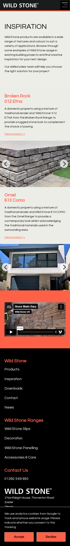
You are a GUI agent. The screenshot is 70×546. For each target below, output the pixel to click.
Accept (19, 536)
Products (11, 369)
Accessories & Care (20, 457)
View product (13, 133)
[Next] (64, 164)
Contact (11, 398)
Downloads (13, 388)
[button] (64, 5)
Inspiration (13, 379)
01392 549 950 (16, 479)
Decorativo (13, 438)
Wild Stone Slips (17, 429)
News (9, 407)
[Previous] (6, 164)
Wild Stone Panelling (21, 448)
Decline (51, 536)
